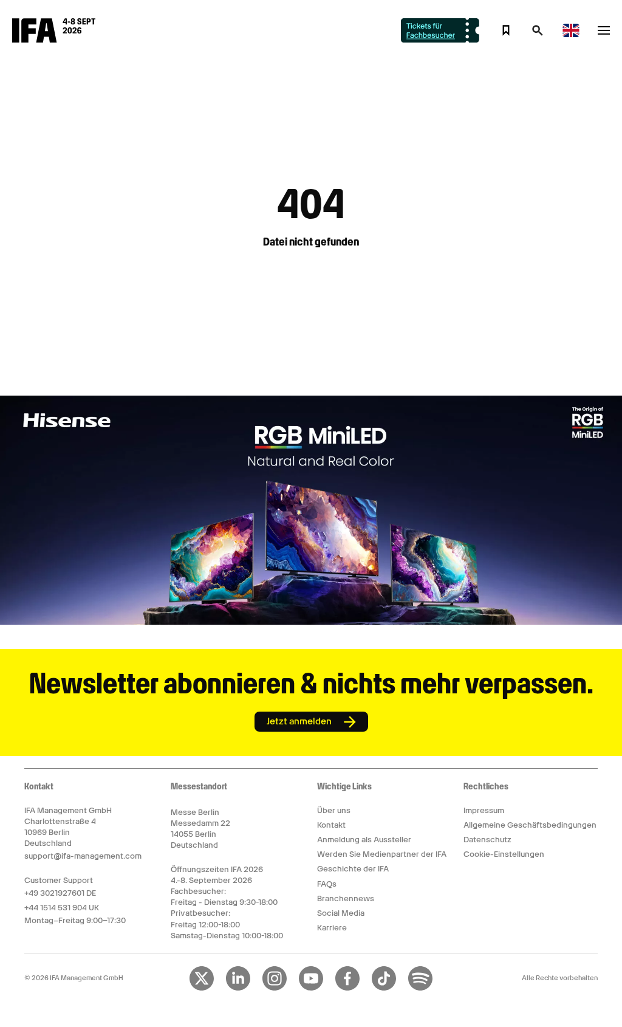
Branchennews (345, 898)
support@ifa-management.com (83, 855)
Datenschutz (487, 839)
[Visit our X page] (202, 988)
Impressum (483, 810)
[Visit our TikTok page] (384, 988)
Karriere (332, 927)
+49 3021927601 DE (60, 893)
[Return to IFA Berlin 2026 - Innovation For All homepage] (53, 39)
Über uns (333, 810)
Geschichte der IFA (353, 868)
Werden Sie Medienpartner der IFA (381, 854)
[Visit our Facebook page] (347, 988)
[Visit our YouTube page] (311, 988)
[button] (537, 34)
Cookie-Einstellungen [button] (503, 854)
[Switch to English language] (570, 35)
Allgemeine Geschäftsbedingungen (529, 824)
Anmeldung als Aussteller (364, 839)
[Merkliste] (506, 30)
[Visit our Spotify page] (420, 988)
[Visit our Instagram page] (274, 988)
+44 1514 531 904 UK (61, 907)
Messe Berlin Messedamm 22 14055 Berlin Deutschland (200, 829)
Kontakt (331, 824)
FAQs (327, 883)
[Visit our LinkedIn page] (238, 988)
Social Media (340, 913)
